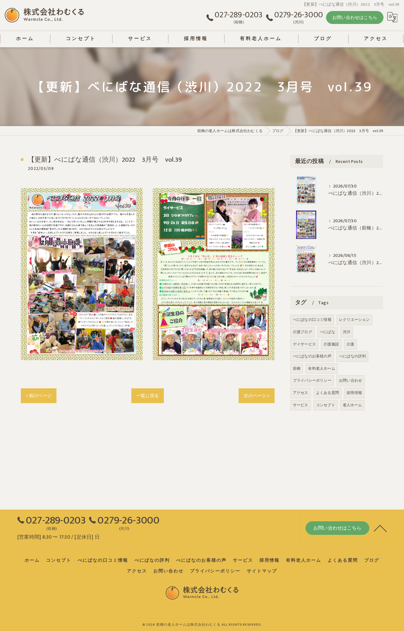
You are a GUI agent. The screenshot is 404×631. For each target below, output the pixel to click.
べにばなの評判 (352, 356)
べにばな (327, 332)
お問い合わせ (350, 380)
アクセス (300, 393)
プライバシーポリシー (312, 380)
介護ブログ (302, 332)
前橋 (296, 368)
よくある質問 (327, 393)
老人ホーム (352, 405)
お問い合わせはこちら (354, 17)
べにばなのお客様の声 (312, 356)
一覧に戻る (147, 395)
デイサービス (304, 344)
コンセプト (325, 405)
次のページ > (256, 395)
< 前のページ (38, 395)
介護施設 (331, 344)
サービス (300, 405)
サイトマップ (262, 571)
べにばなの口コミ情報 (312, 319)
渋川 (346, 332)
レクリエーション (354, 319)
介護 (350, 344)
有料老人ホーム (321, 368)
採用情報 (354, 393)
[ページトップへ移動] (380, 528)
